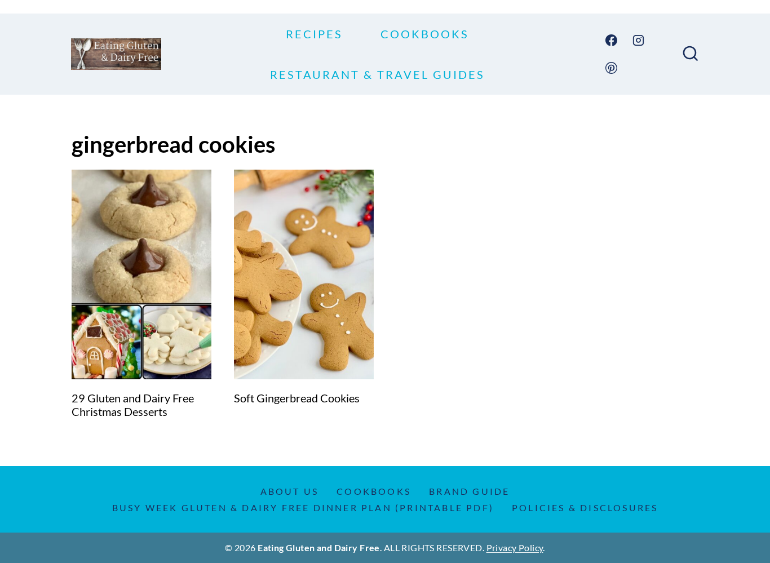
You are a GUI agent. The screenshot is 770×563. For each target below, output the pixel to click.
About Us (289, 491)
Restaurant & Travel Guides (377, 74)
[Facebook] (611, 40)
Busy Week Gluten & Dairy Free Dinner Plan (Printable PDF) (303, 507)
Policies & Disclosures (585, 507)
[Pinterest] (611, 67)
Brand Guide (469, 491)
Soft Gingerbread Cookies (297, 398)
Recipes (314, 34)
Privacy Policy (514, 547)
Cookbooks (424, 34)
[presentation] (141, 274)
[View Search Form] (691, 54)
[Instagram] (638, 40)
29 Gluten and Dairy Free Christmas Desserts (133, 404)
